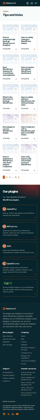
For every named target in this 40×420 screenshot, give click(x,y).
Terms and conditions (28, 361)
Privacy (23, 364)
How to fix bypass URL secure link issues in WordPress (26, 161)
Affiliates (24, 345)
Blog (22, 339)
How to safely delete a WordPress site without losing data (28, 101)
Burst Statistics (8, 336)
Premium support (8, 375)
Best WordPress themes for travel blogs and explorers (9, 71)
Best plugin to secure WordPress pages (9, 130)
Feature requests (8, 378)
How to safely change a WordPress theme (27, 40)
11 (16, 177)
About (23, 336)
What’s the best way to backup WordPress (8, 100)
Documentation (8, 372)
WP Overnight (7, 345)
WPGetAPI (6, 342)
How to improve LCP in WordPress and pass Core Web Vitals (28, 131)
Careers (24, 342)
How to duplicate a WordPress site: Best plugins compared (8, 161)
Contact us (6, 381)
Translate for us (26, 353)
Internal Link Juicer (9, 339)
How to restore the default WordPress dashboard (27, 70)
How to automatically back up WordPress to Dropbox (9, 41)
